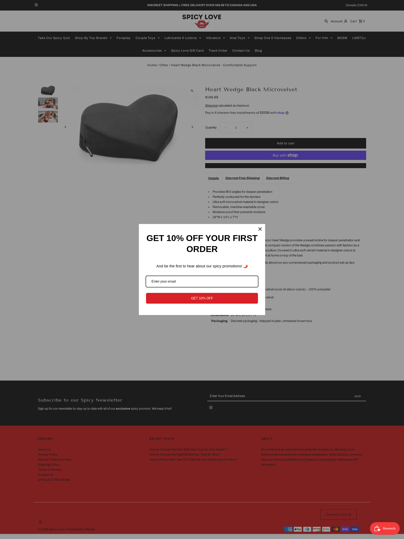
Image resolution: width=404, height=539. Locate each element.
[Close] (260, 229)
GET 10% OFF (202, 298)
